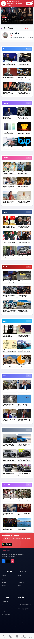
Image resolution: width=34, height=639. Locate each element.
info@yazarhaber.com (26, 604)
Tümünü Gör (27, 28)
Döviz (19, 575)
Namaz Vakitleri (22, 582)
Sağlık (3, 589)
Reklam (4, 608)
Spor (3, 579)
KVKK (3, 611)
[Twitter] (8, 561)
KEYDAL (27, 608)
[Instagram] (12, 561)
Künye (3, 604)
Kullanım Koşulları (17, 626)
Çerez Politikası (6, 614)
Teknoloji (4, 582)
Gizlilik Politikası (7, 626)
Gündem (4, 575)
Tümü (27, 48)
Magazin (4, 585)
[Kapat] (32, 2)
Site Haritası (28, 626)
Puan (19, 589)
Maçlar (20, 585)
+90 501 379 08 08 (25, 601)
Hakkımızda (5, 601)
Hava (19, 579)
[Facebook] (3, 561)
